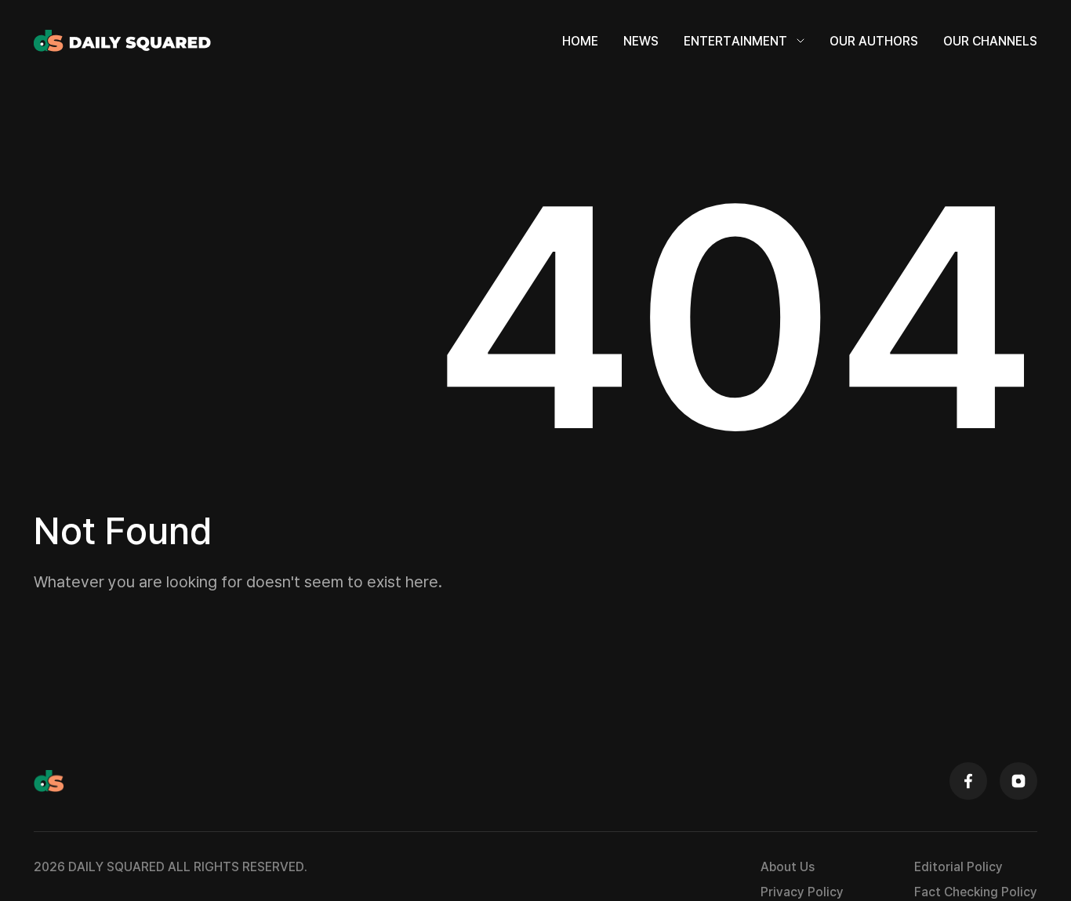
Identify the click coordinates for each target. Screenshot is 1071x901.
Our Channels (990, 40)
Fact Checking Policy (975, 891)
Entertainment (735, 40)
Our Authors (874, 40)
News (641, 40)
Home (580, 40)
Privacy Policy (802, 891)
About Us (788, 866)
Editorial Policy (958, 866)
